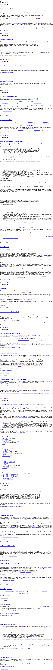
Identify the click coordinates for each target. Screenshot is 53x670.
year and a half (12, 567)
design (15, 347)
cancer (4, 111)
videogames (11, 72)
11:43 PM (2, 305)
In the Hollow (4, 451)
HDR (29, 663)
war (18, 506)
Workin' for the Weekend (20, 23)
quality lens (45, 52)
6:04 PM (2, 598)
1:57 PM (2, 398)
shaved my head (5, 103)
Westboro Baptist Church (41, 643)
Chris (9, 459)
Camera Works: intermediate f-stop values (11, 141)
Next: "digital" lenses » (49, 236)
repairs (14, 537)
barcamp (4, 238)
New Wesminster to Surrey (13, 343)
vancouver (11, 132)
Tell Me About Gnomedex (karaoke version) (9, 471)
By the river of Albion (6, 120)
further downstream (37, 130)
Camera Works (18, 143)
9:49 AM (2, 582)
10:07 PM (2, 33)
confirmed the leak (34, 527)
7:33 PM (2, 135)
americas (4, 87)
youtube (15, 72)
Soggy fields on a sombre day (8, 489)
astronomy (4, 395)
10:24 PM (2, 59)
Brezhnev (26, 109)
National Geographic (9, 83)
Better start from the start (7, 8)
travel (8, 132)
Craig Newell (20, 277)
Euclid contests (43, 255)
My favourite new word (6, 81)
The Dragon (49, 273)
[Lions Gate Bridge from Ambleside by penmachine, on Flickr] (23, 338)
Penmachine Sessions (20, 432)
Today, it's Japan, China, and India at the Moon (13, 379)
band (4, 30)
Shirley (28, 644)
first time (4, 567)
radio (22, 557)
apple (4, 557)
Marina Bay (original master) (7, 455)
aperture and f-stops (5, 143)
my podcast (13, 577)
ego (11, 111)
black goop (28, 531)
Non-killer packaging (6, 589)
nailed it (3, 637)
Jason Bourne (4, 359)
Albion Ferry (30, 122)
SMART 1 (38, 387)
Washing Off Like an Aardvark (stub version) (9, 476)
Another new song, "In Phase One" (9, 312)
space (18, 395)
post (8, 634)
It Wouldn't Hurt (5, 452)
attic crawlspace (12, 527)
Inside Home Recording (13, 556)
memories (6, 279)
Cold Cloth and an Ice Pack (6, 440)
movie (8, 370)
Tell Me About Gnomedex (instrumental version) (10, 470)
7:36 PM (2, 669)
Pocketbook (4, 464)
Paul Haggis (20, 366)
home (11, 537)
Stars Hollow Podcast (11, 451)
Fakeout (3, 444)
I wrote (7, 606)
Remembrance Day (28, 491)
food (7, 648)
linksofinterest (10, 648)
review (10, 370)
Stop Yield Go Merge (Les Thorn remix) (9, 467)
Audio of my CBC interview (7, 546)
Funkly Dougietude (5, 446)
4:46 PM (2, 539)
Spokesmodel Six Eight (7, 423)
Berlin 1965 (3, 288)
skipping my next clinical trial (18, 517)
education (4, 648)
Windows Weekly (19, 453)
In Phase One (5, 320)
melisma (25, 635)
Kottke (20, 591)
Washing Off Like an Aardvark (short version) (10, 474)
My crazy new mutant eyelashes (8, 96)
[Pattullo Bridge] (33, 338)
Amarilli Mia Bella (5, 435)
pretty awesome (19, 660)
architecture (9, 347)
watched (15, 531)
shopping (7, 595)
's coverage (44, 591)
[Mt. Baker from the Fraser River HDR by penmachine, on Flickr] (26, 125)
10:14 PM (2, 90)
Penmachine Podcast (28, 406)
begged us (38, 18)
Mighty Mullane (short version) (7, 458)
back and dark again (37, 103)
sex (26, 648)
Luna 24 (16, 387)
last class (8, 249)
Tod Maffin (7, 335)
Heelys (16, 11)
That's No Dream (5, 472)
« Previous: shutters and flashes (4, 234)
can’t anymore (23, 626)
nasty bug (47, 551)
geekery (12, 238)
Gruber (17, 591)
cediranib (6, 518)
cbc (8, 557)
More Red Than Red (5, 454)
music (11, 30)
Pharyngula (15, 643)
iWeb (19, 406)
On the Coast (32, 567)
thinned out (43, 98)
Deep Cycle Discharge (6, 442)
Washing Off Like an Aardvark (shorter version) (10, 475)
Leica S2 (5, 46)
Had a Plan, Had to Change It (7, 448)
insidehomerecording (14, 557)
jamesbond (5, 370)
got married (30, 301)
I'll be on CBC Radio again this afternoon (11, 563)
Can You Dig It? (5, 438)
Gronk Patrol (4, 447)
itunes (8, 30)
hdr (3, 666)
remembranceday (11, 506)
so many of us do (29, 639)
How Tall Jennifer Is (5, 450)
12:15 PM (2, 483)
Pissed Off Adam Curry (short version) (8, 462)
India (34, 390)
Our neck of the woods (6, 657)
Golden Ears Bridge (21, 130)
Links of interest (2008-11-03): (8, 624)
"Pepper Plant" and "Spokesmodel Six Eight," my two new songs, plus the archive (22, 404)
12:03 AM (2, 373)
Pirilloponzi (4, 459)
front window (7, 664)
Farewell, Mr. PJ (4, 247)
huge (35, 229)
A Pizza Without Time (6, 463)
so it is (3, 611)
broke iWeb (14, 410)
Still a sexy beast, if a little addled (9, 353)
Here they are (4, 296)
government (8, 615)
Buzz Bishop (12, 335)
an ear (7, 18)
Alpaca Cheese (4, 434)
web (27, 557)
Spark (1, 578)
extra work (43, 552)
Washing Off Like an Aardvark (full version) (9, 473)
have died (44, 276)
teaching (12, 279)
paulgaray (13, 30)
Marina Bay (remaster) (6, 456)
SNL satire (9, 637)
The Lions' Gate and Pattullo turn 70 (10, 333)
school (10, 279)
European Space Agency (4, 382)
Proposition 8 (12, 613)
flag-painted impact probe (48, 390)
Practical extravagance (6, 39)
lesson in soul (34, 634)
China (24, 390)
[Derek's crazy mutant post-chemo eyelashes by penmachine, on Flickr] (26, 101)
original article (10, 156)
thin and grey (31, 98)
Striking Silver (4, 468)
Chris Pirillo (17, 441)
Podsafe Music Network (47, 411)
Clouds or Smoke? (5, 439)
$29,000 (23, 230)
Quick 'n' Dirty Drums (6, 465)
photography (16, 238)
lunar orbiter (7, 393)
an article (9, 643)
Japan (21, 390)
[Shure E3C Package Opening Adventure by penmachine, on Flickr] (26, 593)
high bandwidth (22, 572)
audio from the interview (15, 565)
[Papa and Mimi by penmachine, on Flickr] (26, 297)
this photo (19, 290)
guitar (6, 72)
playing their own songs (27, 67)
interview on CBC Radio (10, 548)
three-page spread (43, 273)
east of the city (45, 122)
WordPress (10, 411)
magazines (11, 87)
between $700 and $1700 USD (19, 227)
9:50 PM (2, 240)
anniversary (5, 347)
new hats (32, 128)
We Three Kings (5, 477)
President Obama (5, 604)
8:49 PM (2, 113)
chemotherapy (7, 111)
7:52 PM (2, 327)
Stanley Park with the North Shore (23, 340)
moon (11, 395)
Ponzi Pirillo (13, 459)
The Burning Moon (5, 436)
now (37, 99)
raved (9, 358)
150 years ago (4, 128)
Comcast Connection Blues (6, 441)
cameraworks (8, 238)
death (4, 279)
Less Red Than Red (5, 453)
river (6, 132)
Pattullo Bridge (41, 335)
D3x (32, 44)
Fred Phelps (32, 643)
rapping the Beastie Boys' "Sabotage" (30, 70)
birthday (12, 347)
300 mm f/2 (14, 230)
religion (24, 648)
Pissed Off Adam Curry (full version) (8, 461)
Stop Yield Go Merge (5, 466)
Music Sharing (25, 459)
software (24, 557)
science (24, 324)
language (7, 87)
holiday (6, 506)
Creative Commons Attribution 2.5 (23, 417)
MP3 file (23, 548)
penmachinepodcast (16, 324)
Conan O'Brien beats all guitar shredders (11, 65)
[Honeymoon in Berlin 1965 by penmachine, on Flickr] (26, 292)
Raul (1, 105)
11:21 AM (2, 282)
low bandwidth (28, 572)
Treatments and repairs (6, 515)
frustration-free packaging (9, 591)
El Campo (4, 443)
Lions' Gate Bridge (33, 335)
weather (20, 506)
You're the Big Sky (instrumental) (7, 479)
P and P (3, 460)
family (6, 30)
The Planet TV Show (27, 473)
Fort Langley (27, 127)
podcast (21, 324)
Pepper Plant (5, 419)
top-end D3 (8, 44)
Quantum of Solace (31, 355)
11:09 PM (2, 560)
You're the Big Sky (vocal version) (8, 478)
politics (13, 395)
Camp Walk (4, 437)
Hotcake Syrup (4, 449)
